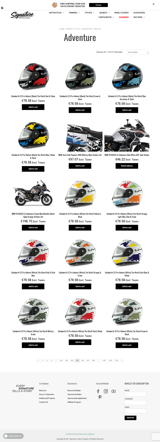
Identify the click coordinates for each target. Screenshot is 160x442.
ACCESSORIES (139, 13)
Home (61, 29)
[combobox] (137, 52)
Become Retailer (74, 391)
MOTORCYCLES (55, 13)
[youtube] (114, 391)
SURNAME (129, 399)
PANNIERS (73, 13)
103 (110, 360)
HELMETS (103, 13)
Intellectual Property (47, 398)
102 (104, 360)
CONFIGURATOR (105, 17)
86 (83, 360)
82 (61, 360)
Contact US (43, 402)
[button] (154, 4)
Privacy (75, 434)
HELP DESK (137, 17)
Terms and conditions (86, 434)
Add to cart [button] (33, 107)
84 (72, 360)
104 (116, 360)
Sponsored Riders (75, 394)
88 (93, 360)
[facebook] (98, 391)
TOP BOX (88, 13)
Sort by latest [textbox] (132, 52)
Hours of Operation (46, 394)
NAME (127, 391)
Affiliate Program (74, 402)
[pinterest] (100, 397)
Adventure (87, 29)
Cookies (69, 434)
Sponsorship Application (77, 398)
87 (88, 360)
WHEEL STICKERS (121, 13)
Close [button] (98, 5)
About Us (42, 391)
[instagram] (106, 391)
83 (67, 360)
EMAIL (127, 407)
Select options (127, 166)
